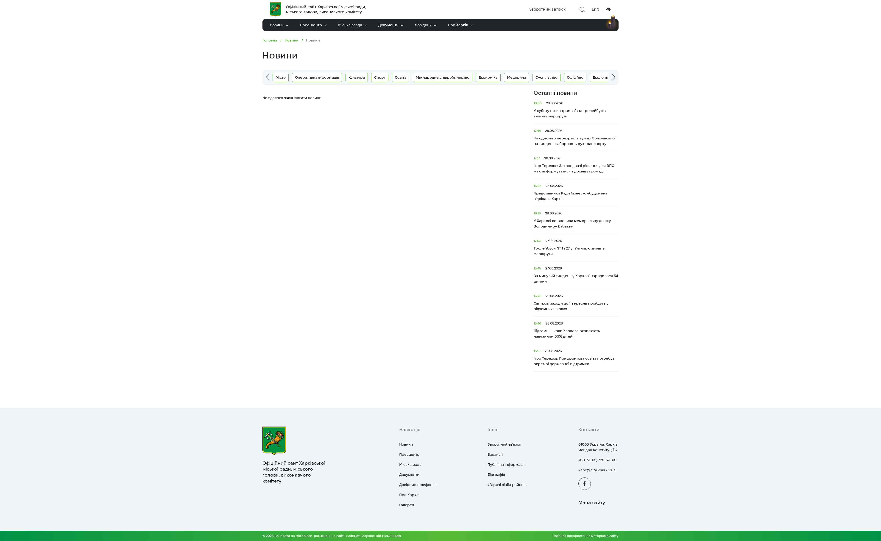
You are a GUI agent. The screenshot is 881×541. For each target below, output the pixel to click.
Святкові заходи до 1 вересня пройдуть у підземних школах (571, 302)
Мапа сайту (591, 502)
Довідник (423, 25)
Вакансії (495, 454)
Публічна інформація (507, 464)
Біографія (496, 475)
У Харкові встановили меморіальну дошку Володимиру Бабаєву (572, 219)
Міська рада (410, 464)
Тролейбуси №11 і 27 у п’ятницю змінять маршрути (569, 247)
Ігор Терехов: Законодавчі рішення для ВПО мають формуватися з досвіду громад (574, 164)
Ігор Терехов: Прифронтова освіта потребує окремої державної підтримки (574, 357)
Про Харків (458, 25)
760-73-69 (587, 460)
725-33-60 (607, 460)
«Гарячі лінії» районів (507, 485)
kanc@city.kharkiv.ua (597, 470)
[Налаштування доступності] (608, 9)
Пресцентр (409, 454)
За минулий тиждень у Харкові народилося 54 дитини (576, 274)
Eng (595, 9)
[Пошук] (582, 9)
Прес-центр (311, 25)
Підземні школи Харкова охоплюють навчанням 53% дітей (567, 330)
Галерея (406, 505)
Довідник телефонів (417, 485)
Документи (388, 25)
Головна (269, 40)
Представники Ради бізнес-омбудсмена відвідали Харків (570, 192)
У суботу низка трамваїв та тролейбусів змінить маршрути (570, 109)
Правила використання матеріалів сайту (585, 536)
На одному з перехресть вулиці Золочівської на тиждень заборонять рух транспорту (575, 137)
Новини (277, 25)
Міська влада (350, 25)
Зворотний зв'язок (547, 9)
